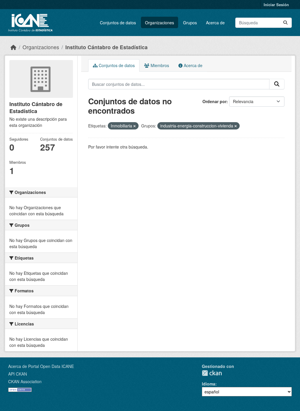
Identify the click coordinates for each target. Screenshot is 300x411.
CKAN (212, 373)
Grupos (190, 22)
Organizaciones (159, 22)
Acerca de (215, 22)
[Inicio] (13, 47)
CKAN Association (25, 381)
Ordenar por (214, 101)
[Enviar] (285, 23)
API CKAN (17, 374)
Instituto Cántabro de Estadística (106, 47)
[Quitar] (134, 126)
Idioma (208, 384)
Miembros (159, 65)
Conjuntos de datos (118, 22)
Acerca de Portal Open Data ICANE (41, 366)
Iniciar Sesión (276, 4)
